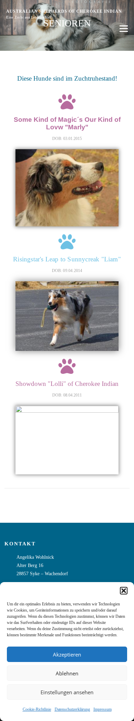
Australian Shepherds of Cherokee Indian (64, 11)
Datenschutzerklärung (72, 709)
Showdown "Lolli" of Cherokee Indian (67, 383)
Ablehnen (67, 673)
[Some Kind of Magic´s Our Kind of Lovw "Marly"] (67, 101)
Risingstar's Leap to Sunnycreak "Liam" (67, 259)
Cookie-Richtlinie (37, 709)
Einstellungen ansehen (67, 692)
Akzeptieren (67, 654)
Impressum (102, 709)
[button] (123, 590)
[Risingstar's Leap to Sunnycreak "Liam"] (67, 241)
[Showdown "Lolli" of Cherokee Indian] (67, 366)
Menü (122, 28)
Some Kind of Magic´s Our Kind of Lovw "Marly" (67, 123)
